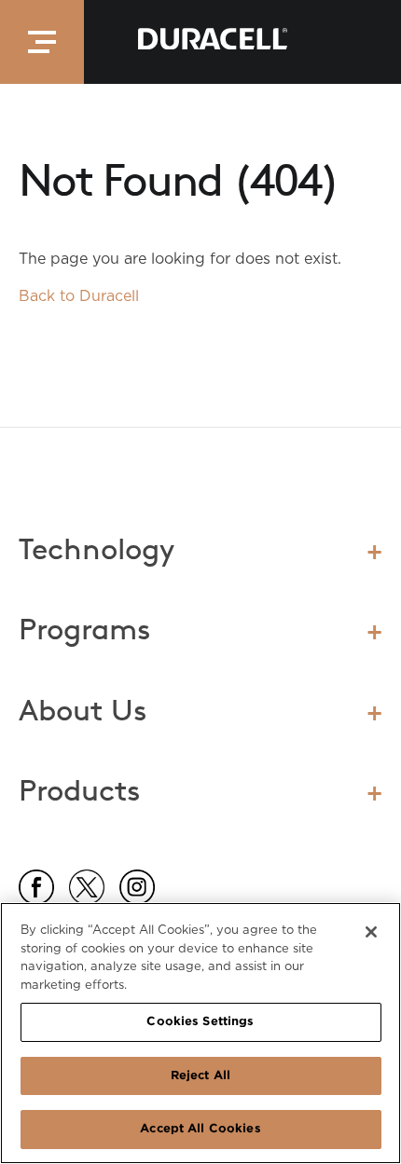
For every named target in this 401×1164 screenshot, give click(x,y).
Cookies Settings (200, 1022)
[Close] (371, 931)
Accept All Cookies (200, 1129)
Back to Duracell (79, 296)
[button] (42, 42)
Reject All (200, 1076)
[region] (200, 1033)
